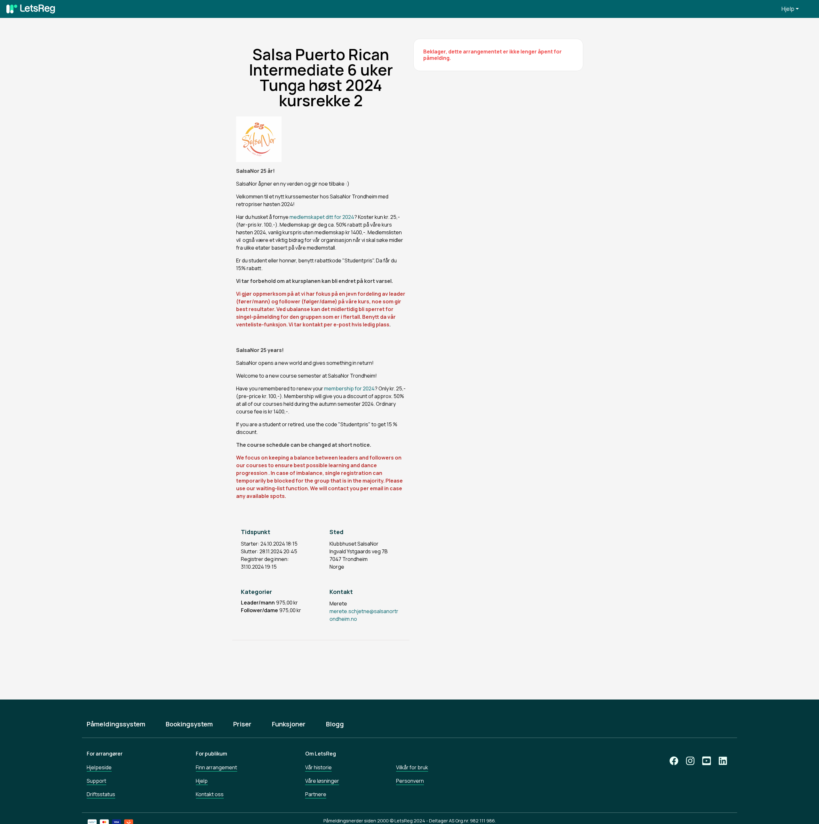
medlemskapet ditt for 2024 (321, 216)
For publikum (211, 753)
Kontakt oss (210, 794)
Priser (242, 724)
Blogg (335, 724)
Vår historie (318, 767)
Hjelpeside (99, 767)
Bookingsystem (189, 724)
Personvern (410, 780)
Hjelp (788, 8)
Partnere (315, 794)
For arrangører (105, 753)
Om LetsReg (320, 753)
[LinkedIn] (722, 760)
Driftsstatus (101, 794)
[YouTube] (706, 761)
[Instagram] (690, 760)
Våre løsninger (322, 780)
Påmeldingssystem (116, 724)
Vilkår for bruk (412, 767)
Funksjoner (289, 724)
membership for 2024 (349, 388)
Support (96, 780)
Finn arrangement (216, 767)
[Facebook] (674, 760)
